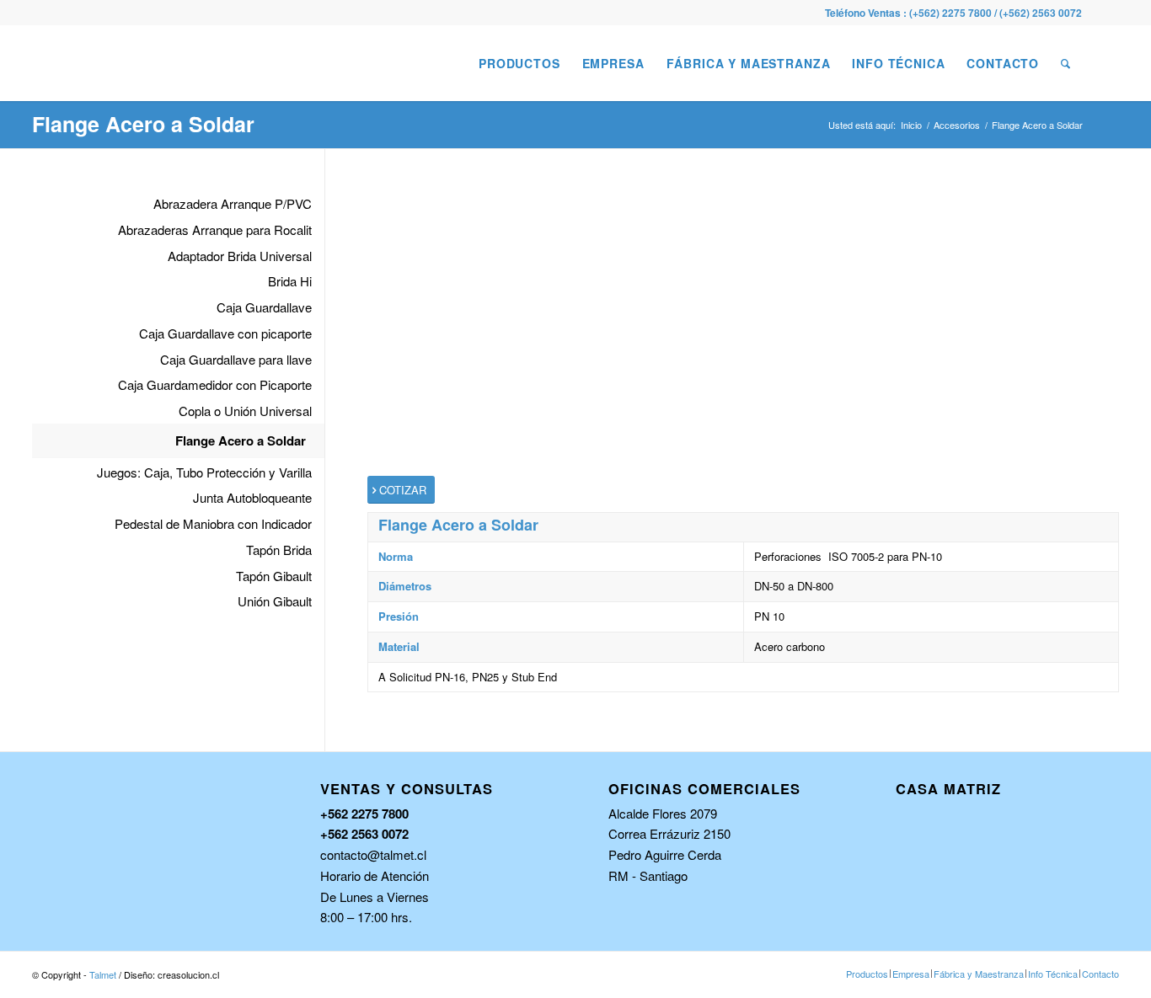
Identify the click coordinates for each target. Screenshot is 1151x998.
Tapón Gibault (274, 575)
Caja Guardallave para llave (236, 359)
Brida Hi (290, 281)
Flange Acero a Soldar (143, 124)
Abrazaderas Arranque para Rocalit (215, 229)
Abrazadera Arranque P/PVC (232, 203)
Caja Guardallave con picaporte (225, 333)
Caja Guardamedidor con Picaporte (215, 384)
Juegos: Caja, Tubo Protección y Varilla (204, 472)
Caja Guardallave (264, 307)
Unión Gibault (275, 601)
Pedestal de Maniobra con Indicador (213, 523)
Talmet (102, 974)
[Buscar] (1066, 63)
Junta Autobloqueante (252, 497)
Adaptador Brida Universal (240, 255)
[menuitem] (519, 63)
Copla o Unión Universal (245, 410)
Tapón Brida (279, 549)
